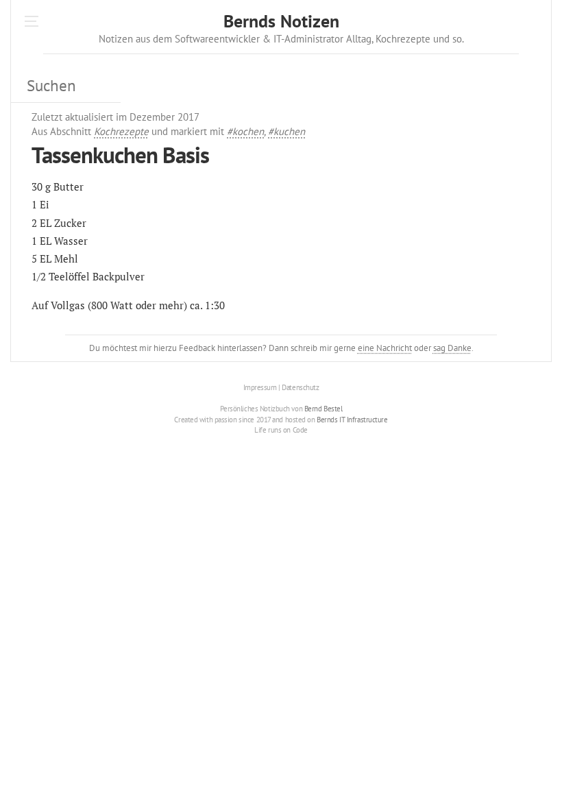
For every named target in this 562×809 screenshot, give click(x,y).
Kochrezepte (121, 131)
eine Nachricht (385, 348)
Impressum (260, 387)
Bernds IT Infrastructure (352, 419)
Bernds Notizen (281, 21)
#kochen (245, 131)
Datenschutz (300, 387)
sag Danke (452, 348)
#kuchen (286, 131)
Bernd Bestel (323, 408)
